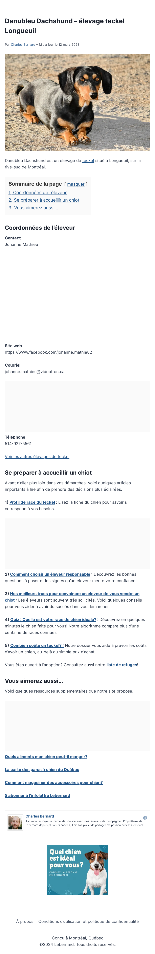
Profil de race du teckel (32, 502)
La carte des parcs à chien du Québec (42, 769)
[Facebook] (145, 817)
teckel (88, 160)
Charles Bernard (23, 44)
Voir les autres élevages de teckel (37, 456)
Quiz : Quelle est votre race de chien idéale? (53, 619)
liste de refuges (122, 664)
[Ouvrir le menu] (146, 8)
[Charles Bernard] (16, 822)
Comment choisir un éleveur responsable (50, 574)
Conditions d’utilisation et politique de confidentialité (88, 921)
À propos (24, 921)
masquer (76, 184)
